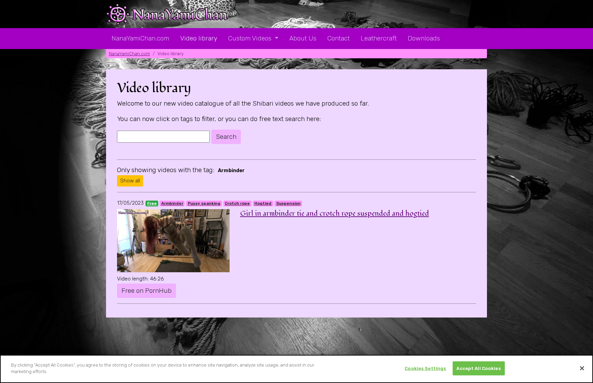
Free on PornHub (146, 291)
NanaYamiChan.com (140, 38)
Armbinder (172, 203)
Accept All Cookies (478, 368)
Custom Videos (250, 38)
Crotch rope (237, 203)
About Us (302, 38)
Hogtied (262, 203)
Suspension (288, 203)
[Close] (582, 368)
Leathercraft (379, 38)
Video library (198, 38)
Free (152, 203)
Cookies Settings (425, 368)
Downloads (424, 38)
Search (226, 137)
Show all (130, 181)
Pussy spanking (204, 203)
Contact (338, 38)
